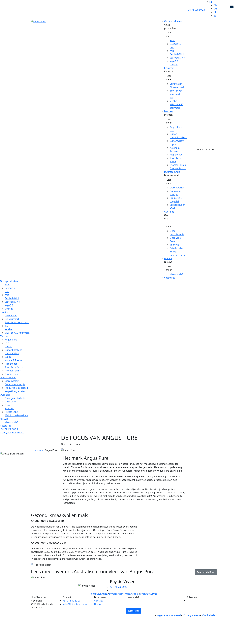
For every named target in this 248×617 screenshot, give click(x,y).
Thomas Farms (178, 165)
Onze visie (175, 237)
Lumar (173, 134)
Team (173, 241)
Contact (98, 600)
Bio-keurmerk (177, 87)
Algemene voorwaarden (170, 615)
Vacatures (169, 277)
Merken (168, 111)
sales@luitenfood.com (12, 432)
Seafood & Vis (177, 57)
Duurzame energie (15, 384)
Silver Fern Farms (14, 367)
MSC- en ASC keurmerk (17, 332)
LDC (172, 130)
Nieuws (168, 258)
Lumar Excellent (178, 137)
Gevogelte (175, 43)
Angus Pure (176, 127)
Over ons (169, 211)
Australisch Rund (206, 572)
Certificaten (176, 83)
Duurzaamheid (172, 171)
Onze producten (173, 21)
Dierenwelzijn (177, 187)
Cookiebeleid (210, 615)
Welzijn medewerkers (16, 415)
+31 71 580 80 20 (196, 9)
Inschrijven (134, 610)
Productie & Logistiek (16, 387)
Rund (172, 40)
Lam (172, 47)
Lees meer (169, 34)
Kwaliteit (169, 68)
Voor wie (174, 244)
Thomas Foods (178, 168)
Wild (172, 50)
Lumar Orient (177, 140)
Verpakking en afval (15, 391)
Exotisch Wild (177, 54)
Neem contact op (205, 149)
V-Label (174, 101)
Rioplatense (176, 154)
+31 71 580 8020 (118, 586)
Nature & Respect (14, 360)
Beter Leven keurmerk (17, 322)
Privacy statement (193, 615)
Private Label (177, 248)
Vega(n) (174, 61)
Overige (174, 64)
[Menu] (232, 6)
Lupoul (173, 144)
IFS (171, 97)
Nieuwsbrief (176, 274)
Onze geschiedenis (15, 398)
